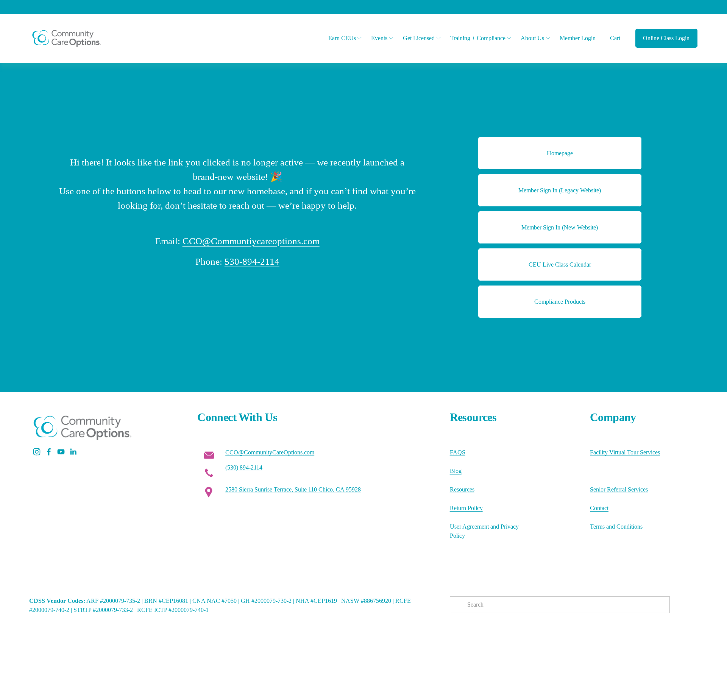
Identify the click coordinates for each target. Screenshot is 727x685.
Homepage (560, 153)
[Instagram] (37, 452)
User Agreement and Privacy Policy (484, 531)
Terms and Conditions (616, 526)
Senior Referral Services (619, 489)
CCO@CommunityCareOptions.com (269, 452)
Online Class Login (666, 38)
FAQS (457, 452)
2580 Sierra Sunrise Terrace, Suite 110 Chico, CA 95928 (293, 489)
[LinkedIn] (73, 452)
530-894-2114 (252, 261)
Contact (599, 508)
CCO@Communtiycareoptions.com (251, 241)
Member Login (578, 38)
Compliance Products (559, 301)
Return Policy (466, 508)
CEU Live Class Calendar (560, 264)
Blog (456, 471)
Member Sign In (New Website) (559, 227)
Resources (462, 489)
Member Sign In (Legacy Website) (559, 190)
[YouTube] (61, 452)
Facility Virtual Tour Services (625, 452)
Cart (615, 38)
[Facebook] (49, 452)
